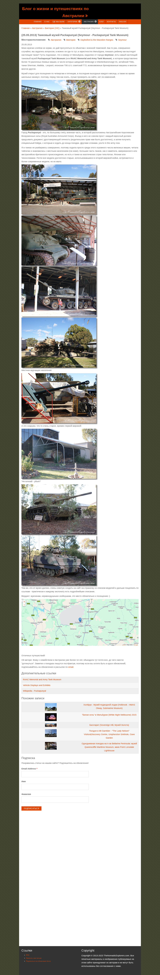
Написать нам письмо (34, 958)
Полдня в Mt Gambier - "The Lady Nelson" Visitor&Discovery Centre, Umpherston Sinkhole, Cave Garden (109, 734)
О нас (47, 22)
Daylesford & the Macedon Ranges (96, 40)
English (122, 22)
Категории (72, 22)
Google (136, 645)
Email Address (29, 769)
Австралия (89, 22)
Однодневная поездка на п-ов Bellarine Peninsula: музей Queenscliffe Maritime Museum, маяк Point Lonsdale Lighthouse (109, 747)
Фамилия (26, 794)
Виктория (70, 40)
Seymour (122, 40)
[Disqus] (80, 845)
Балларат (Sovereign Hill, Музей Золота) (109, 725)
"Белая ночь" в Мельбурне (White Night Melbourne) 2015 (109, 715)
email (70, 667)
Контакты (111, 22)
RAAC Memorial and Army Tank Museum (42, 679)
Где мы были (58, 22)
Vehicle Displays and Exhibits (36, 685)
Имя (23, 781)
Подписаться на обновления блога (38, 961)
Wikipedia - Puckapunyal (34, 691)
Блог (101, 22)
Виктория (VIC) (52, 28)
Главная (37, 22)
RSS (27, 955)
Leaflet (124, 645)
